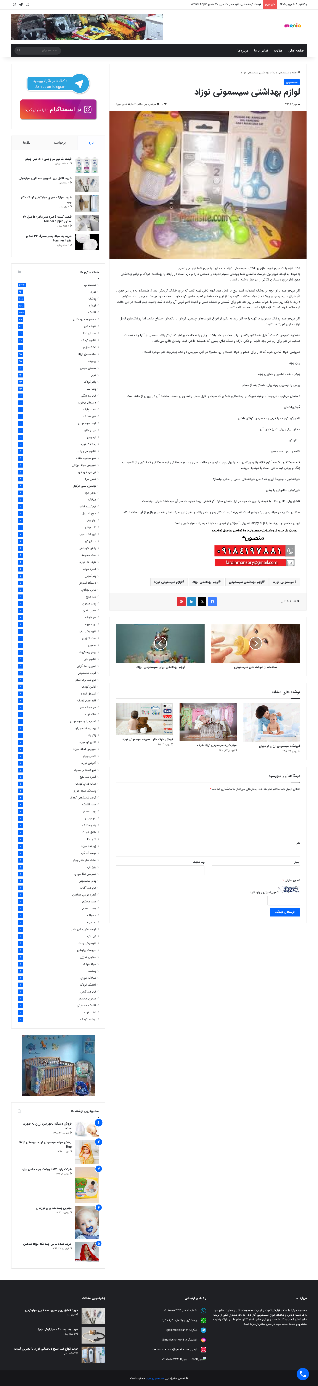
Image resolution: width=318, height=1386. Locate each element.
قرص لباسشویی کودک (83, 797)
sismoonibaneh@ (177, 1330)
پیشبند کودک (88, 1019)
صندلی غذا (89, 333)
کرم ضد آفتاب (88, 888)
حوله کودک (89, 964)
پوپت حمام (89, 811)
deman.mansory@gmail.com (171, 1349)
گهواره (92, 305)
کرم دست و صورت (85, 770)
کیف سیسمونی (87, 423)
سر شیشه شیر (88, 707)
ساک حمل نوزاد (87, 354)
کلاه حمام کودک (86, 700)
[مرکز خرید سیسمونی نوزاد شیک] (208, 722)
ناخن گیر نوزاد (87, 742)
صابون (92, 645)
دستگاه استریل (87, 583)
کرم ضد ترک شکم (85, 680)
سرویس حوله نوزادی (84, 465)
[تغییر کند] (293, 25)
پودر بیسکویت (87, 652)
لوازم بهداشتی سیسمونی (246, 582)
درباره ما (243, 50)
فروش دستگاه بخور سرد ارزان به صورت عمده (47, 1126)
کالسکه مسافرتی (86, 1005)
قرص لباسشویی (86, 673)
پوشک (92, 298)
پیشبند (92, 971)
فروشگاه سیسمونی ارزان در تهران (279, 746)
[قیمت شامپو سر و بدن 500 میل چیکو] (87, 165)
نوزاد (93, 292)
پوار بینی (91, 520)
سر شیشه (90, 617)
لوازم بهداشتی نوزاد (205, 582)
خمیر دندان (89, 610)
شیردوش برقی (87, 631)
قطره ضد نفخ (88, 777)
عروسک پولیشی (86, 950)
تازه (91, 142)
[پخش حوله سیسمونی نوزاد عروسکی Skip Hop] (87, 1152)
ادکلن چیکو (89, 756)
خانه (294, 72)
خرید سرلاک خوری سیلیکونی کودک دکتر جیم (46, 199)
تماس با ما (261, 50)
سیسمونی (283, 72)
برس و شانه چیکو (85, 728)
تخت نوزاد (89, 1012)
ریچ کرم (91, 867)
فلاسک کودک (88, 985)
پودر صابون (89, 603)
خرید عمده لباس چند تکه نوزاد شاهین (47, 1244)
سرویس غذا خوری (85, 874)
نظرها (27, 142)
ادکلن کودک (89, 687)
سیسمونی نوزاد (283, 582)
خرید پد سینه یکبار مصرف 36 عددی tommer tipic (49, 238)
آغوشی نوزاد (88, 763)
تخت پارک (90, 409)
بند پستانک (89, 825)
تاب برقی (90, 527)
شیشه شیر (90, 326)
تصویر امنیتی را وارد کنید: (263, 892)
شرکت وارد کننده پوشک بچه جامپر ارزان (46, 1169)
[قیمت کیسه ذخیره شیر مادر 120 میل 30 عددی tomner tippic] (87, 223)
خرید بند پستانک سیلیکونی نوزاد (57, 1329)
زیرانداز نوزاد (88, 846)
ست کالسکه (89, 804)
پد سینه (91, 922)
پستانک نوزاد (88, 444)
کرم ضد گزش (88, 991)
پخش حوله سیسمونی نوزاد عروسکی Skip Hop (45, 1144)
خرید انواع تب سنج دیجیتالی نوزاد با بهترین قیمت (46, 1348)
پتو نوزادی (90, 818)
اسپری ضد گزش (86, 666)
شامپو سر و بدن (86, 451)
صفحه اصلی (296, 50)
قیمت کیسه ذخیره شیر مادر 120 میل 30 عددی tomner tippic (47, 219)
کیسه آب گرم (88, 853)
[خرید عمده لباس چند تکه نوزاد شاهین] (87, 1252)
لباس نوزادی (88, 590)
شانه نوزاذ (90, 714)
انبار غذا (91, 839)
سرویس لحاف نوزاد (84, 749)
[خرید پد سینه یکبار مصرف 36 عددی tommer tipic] (87, 242)
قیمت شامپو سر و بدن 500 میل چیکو (48, 159)
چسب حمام (89, 908)
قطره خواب (89, 569)
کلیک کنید (167, 1320)
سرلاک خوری (88, 978)
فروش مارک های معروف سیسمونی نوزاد (147, 739)
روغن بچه (90, 493)
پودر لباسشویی (87, 881)
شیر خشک (90, 416)
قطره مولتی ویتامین (84, 894)
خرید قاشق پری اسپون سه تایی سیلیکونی (45, 178)
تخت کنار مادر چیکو (84, 860)
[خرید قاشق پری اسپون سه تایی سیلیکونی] (87, 184)
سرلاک (92, 499)
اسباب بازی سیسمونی (83, 721)
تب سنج (91, 596)
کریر (93, 375)
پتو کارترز (90, 576)
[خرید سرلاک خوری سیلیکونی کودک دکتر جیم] (87, 203)
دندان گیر (90, 541)
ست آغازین (89, 638)
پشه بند (91, 389)
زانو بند (92, 735)
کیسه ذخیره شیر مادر (83, 929)
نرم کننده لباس (87, 506)
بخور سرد (90, 479)
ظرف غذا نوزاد (87, 562)
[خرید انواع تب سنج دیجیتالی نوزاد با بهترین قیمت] (93, 1355)
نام (298, 843)
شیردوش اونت (87, 943)
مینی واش (90, 430)
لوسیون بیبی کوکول (84, 486)
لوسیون (91, 437)
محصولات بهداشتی (84, 319)
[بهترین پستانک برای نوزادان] (87, 1222)
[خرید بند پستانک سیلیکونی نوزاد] (93, 1335)
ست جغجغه (89, 555)
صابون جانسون (87, 998)
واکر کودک (90, 382)
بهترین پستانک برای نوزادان (54, 1208)
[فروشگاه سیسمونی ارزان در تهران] (271, 722)
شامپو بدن (90, 659)
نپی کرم (91, 936)
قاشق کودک (89, 832)
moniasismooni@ (173, 1340)
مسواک (91, 915)
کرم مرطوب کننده (86, 458)
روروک (92, 361)
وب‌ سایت (198, 862)
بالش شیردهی (87, 548)
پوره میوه (90, 624)
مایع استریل (89, 513)
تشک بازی (89, 347)
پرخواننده (59, 142)
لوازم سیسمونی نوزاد (168, 582)
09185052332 (172, 1310)
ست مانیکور (89, 901)
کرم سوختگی (88, 395)
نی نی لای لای (87, 472)
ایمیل (297, 862)
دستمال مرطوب (87, 402)
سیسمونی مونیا (155, 1378)
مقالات (278, 50)
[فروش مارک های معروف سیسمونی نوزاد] (144, 719)
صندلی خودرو (88, 368)
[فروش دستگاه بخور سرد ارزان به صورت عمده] (87, 1129)
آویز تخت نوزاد (87, 534)
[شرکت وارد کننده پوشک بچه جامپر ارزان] (87, 1185)
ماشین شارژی (88, 957)
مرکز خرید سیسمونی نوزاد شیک (217, 745)
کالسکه (92, 312)
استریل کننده (88, 693)
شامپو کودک (89, 340)
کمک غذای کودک (85, 784)
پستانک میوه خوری (84, 791)
